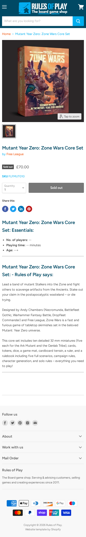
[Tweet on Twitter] (13, 209)
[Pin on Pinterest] (29, 209)
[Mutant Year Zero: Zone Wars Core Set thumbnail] (9, 131)
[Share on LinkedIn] (21, 209)
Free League (15, 154)
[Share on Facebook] (5, 209)
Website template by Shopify (43, 529)
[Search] (78, 21)
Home (6, 34)
